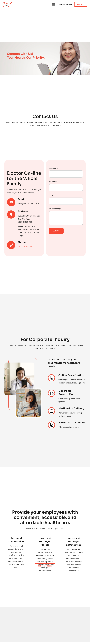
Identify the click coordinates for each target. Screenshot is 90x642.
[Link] (7, 4)
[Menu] (53, 4)
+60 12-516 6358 (25, 247)
